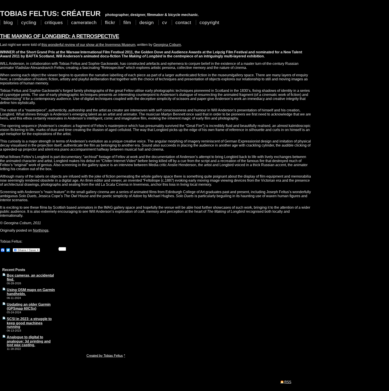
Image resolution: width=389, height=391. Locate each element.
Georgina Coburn (167, 45)
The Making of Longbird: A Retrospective (59, 36)
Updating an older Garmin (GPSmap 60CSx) (29, 306)
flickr (110, 22)
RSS (287, 382)
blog (8, 22)
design (146, 22)
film (127, 22)
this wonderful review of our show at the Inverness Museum (88, 45)
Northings (40, 230)
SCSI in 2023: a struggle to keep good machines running (29, 322)
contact (183, 22)
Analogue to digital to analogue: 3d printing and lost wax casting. (29, 341)
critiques (54, 22)
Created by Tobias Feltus (104, 355)
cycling (28, 22)
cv (164, 22)
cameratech (84, 22)
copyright (209, 22)
